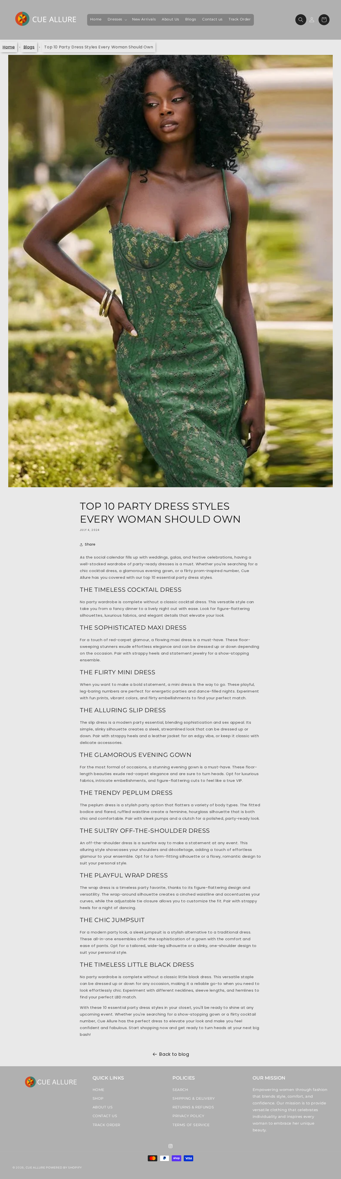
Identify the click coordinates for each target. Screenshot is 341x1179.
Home (8, 47)
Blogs (29, 47)
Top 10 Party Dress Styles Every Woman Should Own (98, 47)
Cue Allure (35, 1167)
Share (90, 544)
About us (103, 1107)
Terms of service (191, 1125)
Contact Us (105, 1116)
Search (180, 1089)
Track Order (107, 1125)
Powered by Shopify (64, 1167)
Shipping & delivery (193, 1098)
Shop (98, 1098)
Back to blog (174, 1054)
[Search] (300, 19)
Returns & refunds (193, 1107)
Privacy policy (188, 1116)
